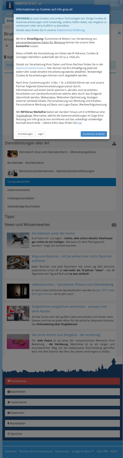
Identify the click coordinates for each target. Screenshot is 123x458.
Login (41, 133)
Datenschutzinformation (31, 68)
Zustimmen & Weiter (94, 133)
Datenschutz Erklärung (71, 30)
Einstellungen (25, 133)
